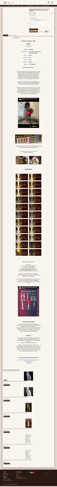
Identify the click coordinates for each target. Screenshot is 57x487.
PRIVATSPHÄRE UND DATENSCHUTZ (21, 478)
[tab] (5, 35)
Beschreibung (6, 35)
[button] (27, 6)
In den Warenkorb (34, 29)
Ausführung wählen (6, 400)
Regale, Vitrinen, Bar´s (28, 361)
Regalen (31, 274)
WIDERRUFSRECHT (19, 476)
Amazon (36, 280)
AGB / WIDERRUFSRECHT (30, 5)
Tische (28, 363)
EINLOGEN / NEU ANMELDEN (45, 5)
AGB (16, 475)
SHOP (18, 5)
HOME (8, 5)
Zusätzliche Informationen (12, 35)
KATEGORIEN (13, 5)
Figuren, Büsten (29, 362)
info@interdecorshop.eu (8, 480)
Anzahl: (30, 27)
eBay (27, 280)
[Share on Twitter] (48, 31)
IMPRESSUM (37, 5)
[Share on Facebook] (46, 31)
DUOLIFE (22, 5)
